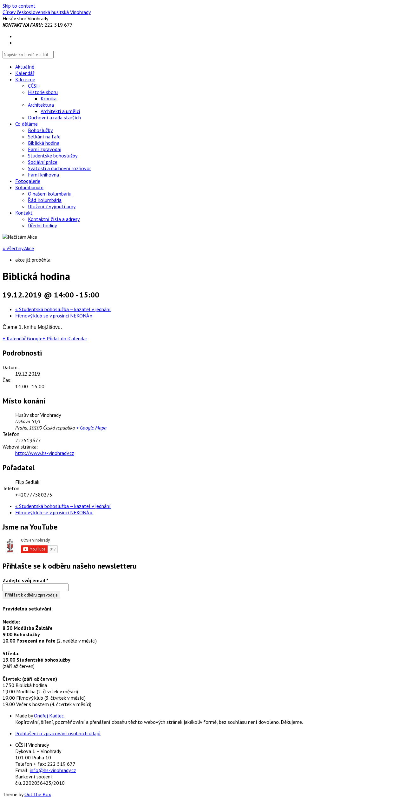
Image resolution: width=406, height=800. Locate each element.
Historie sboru (43, 92)
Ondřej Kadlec (49, 715)
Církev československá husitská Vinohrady (47, 12)
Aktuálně (24, 66)
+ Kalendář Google (23, 338)
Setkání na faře (44, 136)
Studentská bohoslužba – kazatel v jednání (63, 309)
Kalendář (24, 73)
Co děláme (26, 124)
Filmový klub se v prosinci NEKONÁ (54, 315)
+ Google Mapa (91, 427)
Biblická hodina (43, 143)
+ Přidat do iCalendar (65, 338)
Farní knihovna (43, 174)
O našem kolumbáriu (49, 193)
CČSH (34, 86)
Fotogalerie (27, 181)
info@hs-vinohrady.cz (53, 770)
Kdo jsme (25, 79)
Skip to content (19, 6)
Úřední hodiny (42, 225)
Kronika (48, 98)
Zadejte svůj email (26, 580)
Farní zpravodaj (44, 149)
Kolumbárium (29, 187)
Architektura (41, 105)
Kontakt (24, 213)
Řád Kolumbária (45, 200)
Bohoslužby (40, 130)
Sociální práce (42, 162)
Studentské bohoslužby (52, 155)
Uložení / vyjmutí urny (51, 206)
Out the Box (37, 794)
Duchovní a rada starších (54, 117)
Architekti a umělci (60, 111)
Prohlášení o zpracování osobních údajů (58, 733)
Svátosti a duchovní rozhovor (59, 168)
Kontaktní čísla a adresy (54, 219)
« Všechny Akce (18, 248)
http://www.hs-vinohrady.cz (44, 453)
